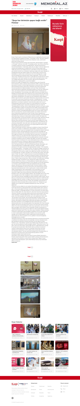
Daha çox (65, 15)
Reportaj (49, 386)
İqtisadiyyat (29, 15)
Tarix (62, 8)
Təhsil (49, 392)
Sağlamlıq (50, 396)
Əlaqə (63, 389)
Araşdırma (41, 396)
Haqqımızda (65, 386)
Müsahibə (58, 15)
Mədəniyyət (50, 15)
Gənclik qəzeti (51, 389)
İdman (40, 389)
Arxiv (57, 8)
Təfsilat (43, 15)
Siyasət (21, 15)
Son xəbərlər (14, 15)
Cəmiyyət (36, 15)
